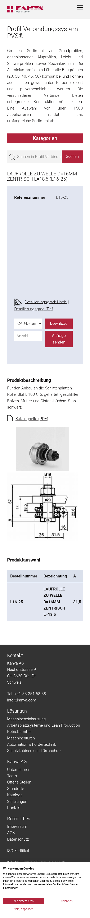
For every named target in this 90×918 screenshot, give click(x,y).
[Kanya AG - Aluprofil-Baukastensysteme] (25, 9)
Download (59, 323)
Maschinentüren (21, 738)
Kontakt (14, 807)
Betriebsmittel (19, 731)
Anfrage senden (59, 338)
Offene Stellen (19, 782)
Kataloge (15, 795)
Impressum (17, 826)
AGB (11, 832)
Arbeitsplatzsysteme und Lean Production (43, 725)
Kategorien (45, 138)
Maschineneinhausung (26, 719)
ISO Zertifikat (18, 850)
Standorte (15, 788)
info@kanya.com (21, 700)
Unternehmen (18, 769)
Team (12, 775)
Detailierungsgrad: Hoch (46, 301)
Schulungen (17, 801)
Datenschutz (18, 839)
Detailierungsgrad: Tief (33, 309)
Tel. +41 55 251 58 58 (26, 693)
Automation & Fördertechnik (31, 744)
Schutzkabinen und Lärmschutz (34, 750)
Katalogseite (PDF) (31, 418)
